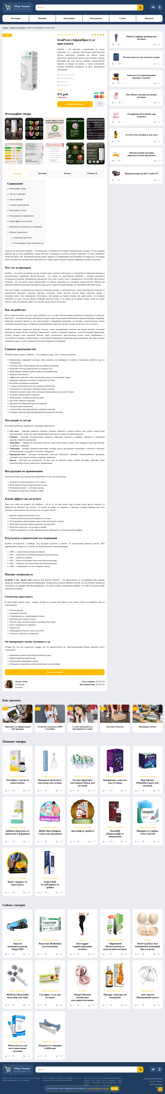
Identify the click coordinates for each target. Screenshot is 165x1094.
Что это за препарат (18, 194)
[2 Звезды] (95, 35)
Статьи (122, 18)
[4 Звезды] (101, 35)
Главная (5, 28)
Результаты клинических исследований (26, 227)
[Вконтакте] (153, 7)
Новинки (42, 18)
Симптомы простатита (22, 238)
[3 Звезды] (98, 35)
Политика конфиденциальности (153, 1078)
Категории (15, 18)
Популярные (69, 18)
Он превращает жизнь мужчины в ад (28, 243)
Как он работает (16, 199)
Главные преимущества (19, 205)
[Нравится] (100, 104)
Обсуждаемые (96, 18)
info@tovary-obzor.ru (156, 1084)
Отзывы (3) (92, 173)
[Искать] (140, 7)
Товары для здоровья (17, 28)
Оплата (67, 173)
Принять (114, 1088)
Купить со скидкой (75, 104)
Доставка (42, 173)
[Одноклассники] (160, 7)
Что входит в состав (18, 210)
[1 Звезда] (93, 35)
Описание (17, 173)
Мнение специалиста (18, 232)
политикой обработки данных (98, 1088)
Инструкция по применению (22, 216)
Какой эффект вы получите (21, 221)
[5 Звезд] (103, 35)
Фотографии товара (18, 189)
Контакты (149, 18)
